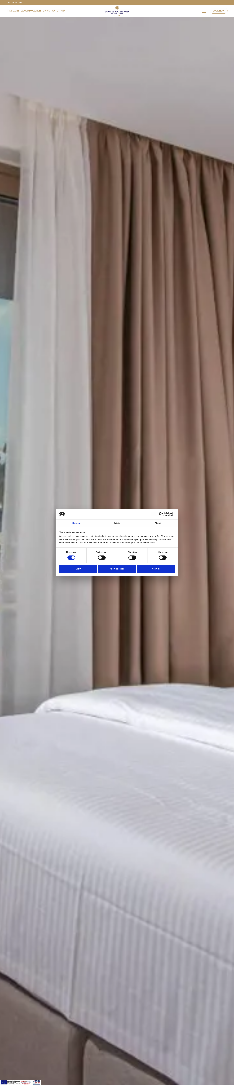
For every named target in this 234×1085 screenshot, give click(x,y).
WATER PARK (58, 10)
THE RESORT (12, 10)
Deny (78, 569)
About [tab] (158, 523)
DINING (46, 10)
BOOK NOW (218, 10)
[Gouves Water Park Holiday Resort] (117, 10)
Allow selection (117, 569)
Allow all (156, 569)
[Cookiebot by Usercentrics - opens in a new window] (163, 514)
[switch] (102, 557)
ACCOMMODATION (31, 10)
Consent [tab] (76, 523)
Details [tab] (117, 523)
